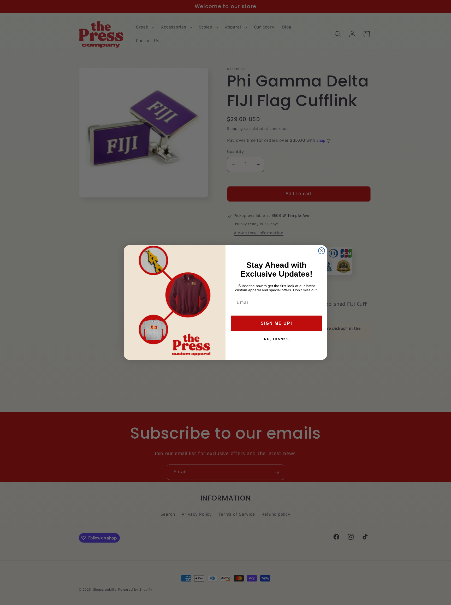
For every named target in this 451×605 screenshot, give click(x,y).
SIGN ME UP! (276, 323)
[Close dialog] (321, 251)
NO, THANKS (276, 339)
